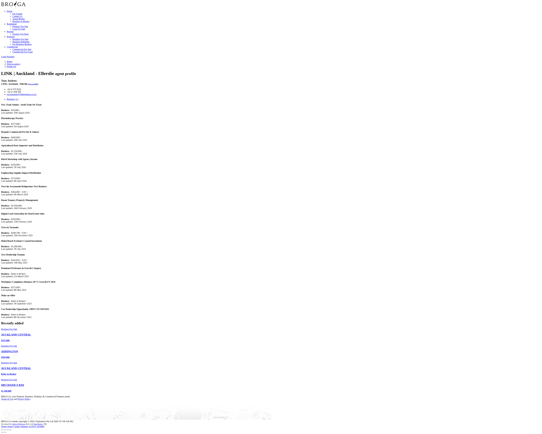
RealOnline (38, 424)
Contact (16, 426)
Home (9, 11)
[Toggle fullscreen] (8, 429)
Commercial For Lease (22, 52)
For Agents (17, 14)
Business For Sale (20, 39)
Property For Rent (20, 34)
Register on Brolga (20, 21)
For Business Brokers (22, 44)
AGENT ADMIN (36, 426)
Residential (12, 24)
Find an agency (13, 64)
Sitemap (24, 426)
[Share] (5, 429)
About (10, 426)
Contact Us (17, 16)
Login (3, 56)
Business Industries (20, 42)
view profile (33, 84)
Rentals (10, 31)
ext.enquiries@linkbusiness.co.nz (21, 94)
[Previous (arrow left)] (2, 432)
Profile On (11, 66)
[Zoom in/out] (11, 429)
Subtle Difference (18, 424)
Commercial (12, 47)
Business (11, 36)
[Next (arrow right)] (5, 432)
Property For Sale (20, 26)
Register (10, 56)
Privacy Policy (24, 399)
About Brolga (18, 19)
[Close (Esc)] (2, 429)
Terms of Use (7, 399)
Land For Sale (18, 29)
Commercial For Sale (21, 49)
